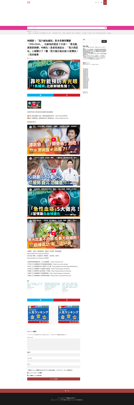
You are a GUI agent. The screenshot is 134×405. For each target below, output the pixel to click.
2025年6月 (85, 84)
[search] (105, 28)
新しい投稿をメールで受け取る (34, 375)
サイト (28, 364)
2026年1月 (85, 77)
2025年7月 (85, 83)
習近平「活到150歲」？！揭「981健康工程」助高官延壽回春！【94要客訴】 (34, 285)
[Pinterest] (67, 95)
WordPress (80, 399)
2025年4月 (85, 87)
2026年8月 (85, 69)
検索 (84, 39)
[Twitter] (40, 95)
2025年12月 (86, 78)
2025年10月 (86, 80)
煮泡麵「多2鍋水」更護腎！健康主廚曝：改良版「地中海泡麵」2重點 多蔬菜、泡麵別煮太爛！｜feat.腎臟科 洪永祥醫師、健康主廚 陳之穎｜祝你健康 (70, 286)
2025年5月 (85, 86)
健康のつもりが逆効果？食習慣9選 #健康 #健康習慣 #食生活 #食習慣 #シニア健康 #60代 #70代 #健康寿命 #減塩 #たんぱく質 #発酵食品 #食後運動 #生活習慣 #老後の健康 (94, 51)
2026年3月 (85, 75)
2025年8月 (85, 82)
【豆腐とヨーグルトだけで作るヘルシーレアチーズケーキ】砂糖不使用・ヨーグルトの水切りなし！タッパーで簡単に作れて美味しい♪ (94, 58)
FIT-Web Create (65, 399)
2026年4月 (85, 74)
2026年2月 (85, 76)
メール (29, 358)
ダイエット (35, 31)
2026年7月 (85, 70)
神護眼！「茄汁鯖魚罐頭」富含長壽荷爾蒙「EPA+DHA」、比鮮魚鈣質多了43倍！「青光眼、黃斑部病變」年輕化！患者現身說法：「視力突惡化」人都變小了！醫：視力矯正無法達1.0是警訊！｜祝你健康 (69, 33)
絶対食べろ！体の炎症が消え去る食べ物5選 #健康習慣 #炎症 (94, 54)
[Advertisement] (67, 15)
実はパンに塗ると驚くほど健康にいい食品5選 (93, 55)
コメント (30, 337)
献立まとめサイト (71, 398)
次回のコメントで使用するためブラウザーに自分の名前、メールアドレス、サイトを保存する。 (50, 370)
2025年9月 (85, 81)
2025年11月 (86, 79)
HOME (29, 31)
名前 (29, 352)
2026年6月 (85, 72)
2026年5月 (85, 73)
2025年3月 (85, 88)
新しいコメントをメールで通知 (34, 372)
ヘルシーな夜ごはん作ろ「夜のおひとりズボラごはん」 (94, 48)
